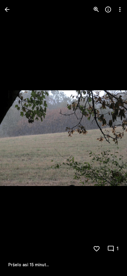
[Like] (96, 248)
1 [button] (118, 249)
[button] (16, 138)
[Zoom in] (96, 9)
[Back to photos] (7, 9)
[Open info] (108, 9)
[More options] (120, 9)
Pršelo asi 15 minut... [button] (28, 264)
